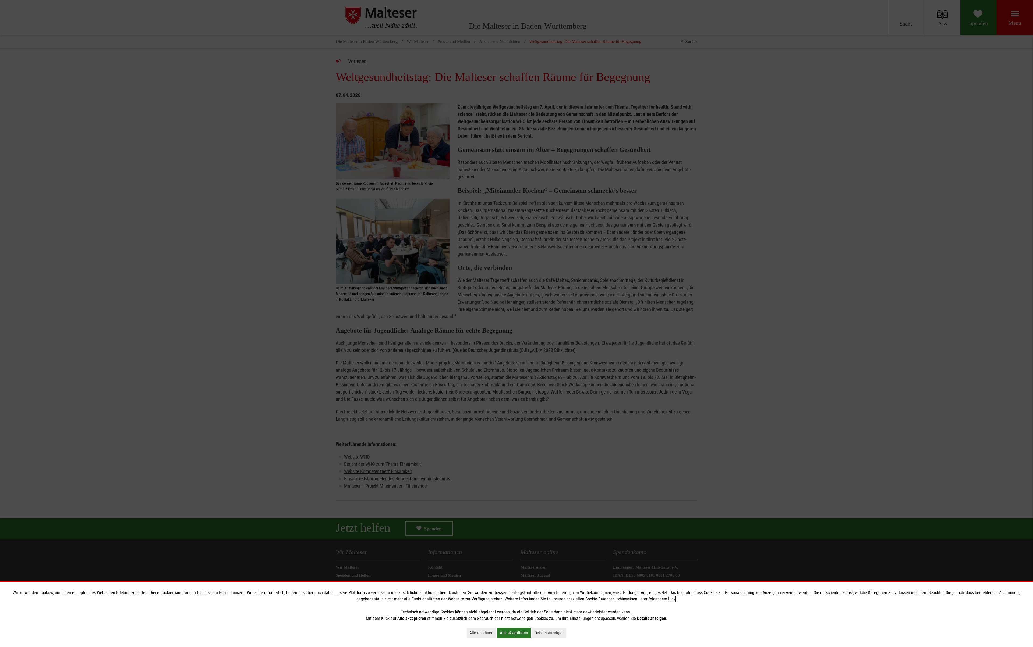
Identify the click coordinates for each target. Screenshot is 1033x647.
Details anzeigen (550, 632)
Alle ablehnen (482, 632)
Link (671, 599)
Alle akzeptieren (515, 632)
